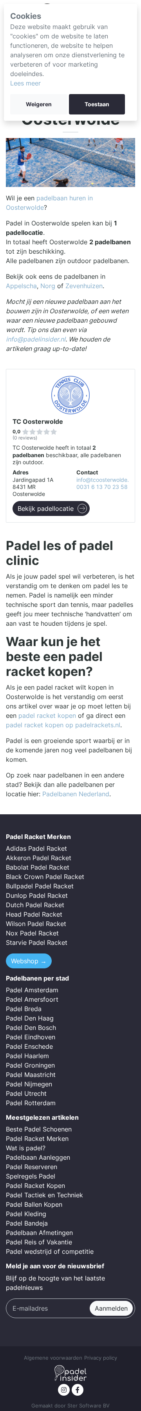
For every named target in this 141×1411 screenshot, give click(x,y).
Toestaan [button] (97, 104)
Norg (47, 286)
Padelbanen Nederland (75, 794)
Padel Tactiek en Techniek (44, 1195)
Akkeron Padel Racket (38, 858)
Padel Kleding (26, 1214)
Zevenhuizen (84, 286)
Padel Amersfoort (32, 999)
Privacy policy (100, 1358)
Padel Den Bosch (31, 1027)
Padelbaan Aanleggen (38, 1157)
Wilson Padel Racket (36, 924)
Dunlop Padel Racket (37, 895)
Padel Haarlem (27, 1056)
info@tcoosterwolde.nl (104, 480)
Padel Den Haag (30, 1018)
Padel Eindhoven (30, 1037)
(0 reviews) (25, 438)
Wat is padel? (25, 1148)
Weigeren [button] (39, 104)
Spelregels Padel (30, 1176)
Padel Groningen (30, 1065)
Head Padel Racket (34, 914)
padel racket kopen (47, 715)
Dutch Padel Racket (35, 905)
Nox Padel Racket (32, 933)
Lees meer (25, 83)
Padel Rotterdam (31, 1103)
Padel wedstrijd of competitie (50, 1251)
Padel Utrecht (26, 1093)
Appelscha (21, 286)
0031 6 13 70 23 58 (102, 487)
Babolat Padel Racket (37, 867)
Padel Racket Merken (37, 1138)
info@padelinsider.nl (35, 339)
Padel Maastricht (31, 1075)
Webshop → (29, 961)
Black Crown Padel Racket (45, 877)
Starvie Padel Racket (36, 942)
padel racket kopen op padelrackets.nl (63, 725)
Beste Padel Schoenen (39, 1129)
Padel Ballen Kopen (34, 1204)
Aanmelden (111, 1308)
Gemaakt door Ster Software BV (70, 1406)
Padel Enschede (29, 1046)
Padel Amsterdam (32, 990)
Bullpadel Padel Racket (40, 886)
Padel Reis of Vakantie (39, 1242)
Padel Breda (24, 1009)
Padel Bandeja (27, 1223)
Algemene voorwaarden (53, 1358)
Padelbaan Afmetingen (39, 1233)
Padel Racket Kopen (35, 1185)
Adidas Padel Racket (36, 848)
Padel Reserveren (31, 1167)
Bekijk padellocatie (46, 508)
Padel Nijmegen (29, 1084)
